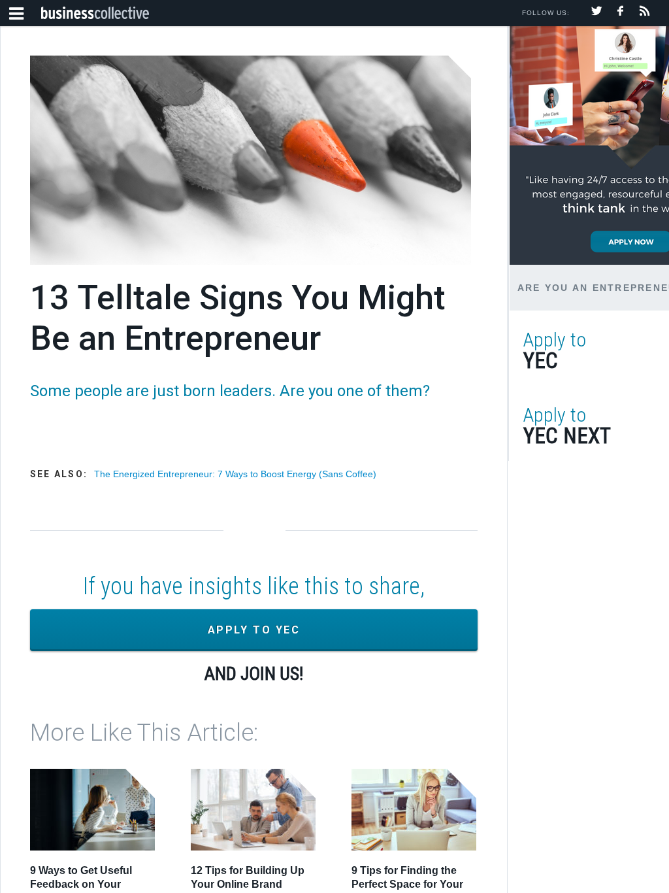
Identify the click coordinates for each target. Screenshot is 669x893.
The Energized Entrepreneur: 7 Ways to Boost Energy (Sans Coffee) (235, 474)
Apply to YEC (254, 630)
